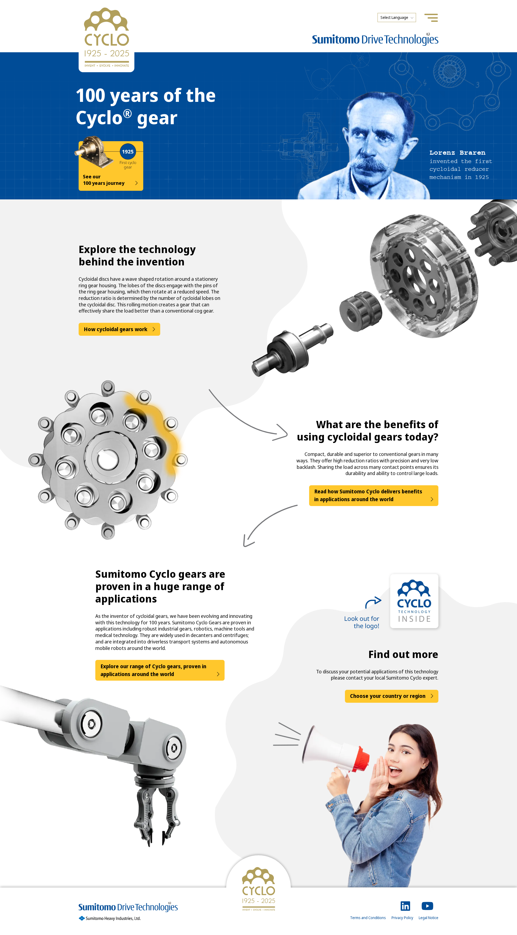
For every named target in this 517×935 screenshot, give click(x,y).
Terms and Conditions (368, 917)
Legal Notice (428, 917)
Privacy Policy (402, 917)
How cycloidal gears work (115, 329)
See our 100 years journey (103, 180)
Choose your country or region (387, 696)
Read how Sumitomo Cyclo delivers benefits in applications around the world (368, 495)
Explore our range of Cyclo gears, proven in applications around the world (153, 670)
